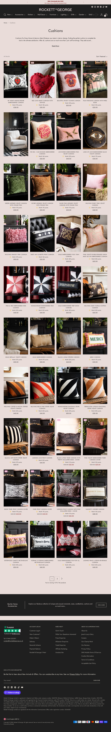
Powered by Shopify (9, 724)
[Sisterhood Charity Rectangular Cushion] (16, 539)
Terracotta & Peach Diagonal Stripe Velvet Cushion (95, 407)
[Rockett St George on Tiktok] (103, 7)
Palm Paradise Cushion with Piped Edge (95, 101)
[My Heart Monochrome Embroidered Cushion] (16, 79)
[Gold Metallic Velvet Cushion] (16, 336)
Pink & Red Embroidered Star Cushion (16, 307)
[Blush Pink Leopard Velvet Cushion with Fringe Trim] (68, 182)
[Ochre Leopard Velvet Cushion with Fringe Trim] (42, 182)
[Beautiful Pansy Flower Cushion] (68, 79)
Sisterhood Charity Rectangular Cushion (16, 561)
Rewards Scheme (35, 645)
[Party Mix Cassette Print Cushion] (42, 233)
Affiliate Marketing (61, 649)
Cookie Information (87, 656)
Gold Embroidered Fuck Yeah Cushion (68, 255)
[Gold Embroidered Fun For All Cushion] (68, 539)
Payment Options (35, 649)
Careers (84, 638)
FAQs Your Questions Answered (66, 634)
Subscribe (96, 680)
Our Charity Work (87, 641)
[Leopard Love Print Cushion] (42, 436)
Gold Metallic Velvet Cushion (15, 357)
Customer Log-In (35, 631)
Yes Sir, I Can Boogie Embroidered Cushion (42, 153)
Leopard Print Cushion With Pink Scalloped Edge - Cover (68, 510)
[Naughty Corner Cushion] (95, 488)
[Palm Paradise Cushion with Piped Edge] (95, 79)
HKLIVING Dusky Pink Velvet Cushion (95, 204)
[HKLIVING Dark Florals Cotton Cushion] (95, 284)
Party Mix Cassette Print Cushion (42, 254)
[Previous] (27, 2)
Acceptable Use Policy (88, 663)
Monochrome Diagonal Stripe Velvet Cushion (68, 407)
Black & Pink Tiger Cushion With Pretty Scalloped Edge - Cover (68, 459)
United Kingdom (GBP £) (12, 719)
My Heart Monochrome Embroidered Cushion (16, 101)
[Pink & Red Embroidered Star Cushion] (16, 284)
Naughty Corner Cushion (95, 509)
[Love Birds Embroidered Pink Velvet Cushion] (68, 130)
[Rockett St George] (55, 9)
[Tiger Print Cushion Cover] (42, 488)
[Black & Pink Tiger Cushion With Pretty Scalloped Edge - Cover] (68, 436)
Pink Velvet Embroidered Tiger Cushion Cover (95, 459)
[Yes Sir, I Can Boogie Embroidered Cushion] (42, 130)
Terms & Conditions (87, 660)
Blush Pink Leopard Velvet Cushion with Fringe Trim (69, 204)
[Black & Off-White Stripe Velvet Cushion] (16, 436)
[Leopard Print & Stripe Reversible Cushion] (95, 539)
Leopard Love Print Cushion (42, 458)
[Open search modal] (5, 15)
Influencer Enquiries (62, 641)
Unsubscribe (60, 652)
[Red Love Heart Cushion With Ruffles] (42, 79)
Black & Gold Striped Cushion (68, 357)
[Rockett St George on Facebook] (92, 7)
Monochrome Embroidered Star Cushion (42, 307)
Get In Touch (60, 631)
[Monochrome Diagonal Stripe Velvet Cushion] (68, 385)
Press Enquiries (60, 638)
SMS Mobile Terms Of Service (91, 652)
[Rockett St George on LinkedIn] (98, 7)
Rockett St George (18, 722)
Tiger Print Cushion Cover (42, 509)
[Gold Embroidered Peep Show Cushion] (68, 284)
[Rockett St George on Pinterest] (101, 7)
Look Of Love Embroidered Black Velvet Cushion (95, 153)
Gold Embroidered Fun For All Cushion (69, 561)
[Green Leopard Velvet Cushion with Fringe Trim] (16, 182)
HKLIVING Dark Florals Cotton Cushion (95, 307)
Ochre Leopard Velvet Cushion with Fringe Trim (42, 204)
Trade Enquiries (61, 645)
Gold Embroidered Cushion (42, 357)
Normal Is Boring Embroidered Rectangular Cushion (42, 561)
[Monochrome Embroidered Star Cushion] (42, 284)
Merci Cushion (95, 357)
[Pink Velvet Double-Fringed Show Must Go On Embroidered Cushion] (95, 233)
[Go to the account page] (101, 15)
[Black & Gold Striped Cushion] (68, 336)
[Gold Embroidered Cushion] (42, 336)
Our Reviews (85, 645)
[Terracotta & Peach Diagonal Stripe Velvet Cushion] (95, 385)
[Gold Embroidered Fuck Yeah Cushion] (68, 233)
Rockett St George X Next (38, 652)
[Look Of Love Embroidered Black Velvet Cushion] (95, 130)
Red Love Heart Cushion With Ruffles (42, 101)
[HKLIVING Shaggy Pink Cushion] (16, 233)
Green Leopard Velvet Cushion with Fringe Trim (16, 204)
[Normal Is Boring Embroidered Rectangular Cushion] (42, 539)
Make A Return (34, 638)
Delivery (32, 641)
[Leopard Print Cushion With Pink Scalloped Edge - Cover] (68, 488)
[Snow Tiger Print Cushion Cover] (16, 488)
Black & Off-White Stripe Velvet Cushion (16, 459)
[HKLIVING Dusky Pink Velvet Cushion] (95, 182)
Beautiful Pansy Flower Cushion (68, 101)
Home (5, 23)
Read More (55, 46)
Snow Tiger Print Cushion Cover (16, 509)
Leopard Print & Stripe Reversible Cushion (95, 561)
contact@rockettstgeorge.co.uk (13, 641)
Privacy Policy (85, 649)
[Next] (83, 2)
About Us (84, 631)
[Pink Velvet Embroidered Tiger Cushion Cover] (95, 436)
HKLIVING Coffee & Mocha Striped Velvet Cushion (16, 407)
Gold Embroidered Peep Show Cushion (68, 307)
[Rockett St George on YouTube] (106, 7)
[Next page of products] (61, 579)
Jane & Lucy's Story (87, 634)
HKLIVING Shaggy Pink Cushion (16, 254)
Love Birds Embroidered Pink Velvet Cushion (69, 153)
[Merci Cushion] (95, 336)
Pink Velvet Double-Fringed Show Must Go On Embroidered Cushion (95, 255)
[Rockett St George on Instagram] (95, 7)
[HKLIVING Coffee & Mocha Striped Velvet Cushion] (16, 385)
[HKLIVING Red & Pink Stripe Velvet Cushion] (42, 385)
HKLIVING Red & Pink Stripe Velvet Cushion (42, 407)
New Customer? (35, 634)
